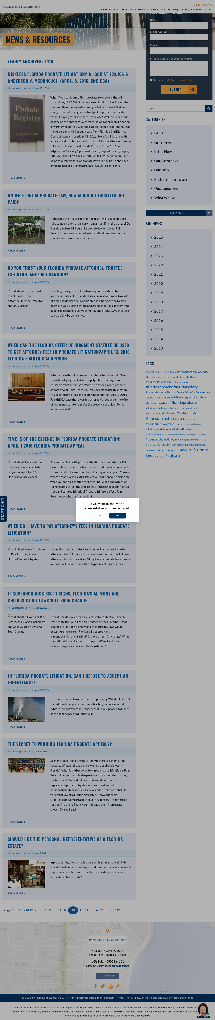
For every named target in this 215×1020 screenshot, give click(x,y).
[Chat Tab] (107, 510)
